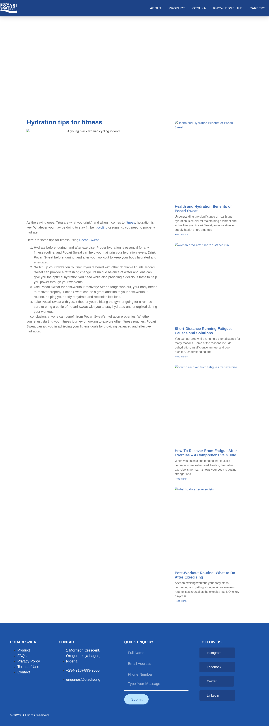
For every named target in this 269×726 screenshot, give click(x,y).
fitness (130, 222)
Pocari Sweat (89, 240)
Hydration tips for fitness (64, 122)
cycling (102, 227)
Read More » (181, 234)
